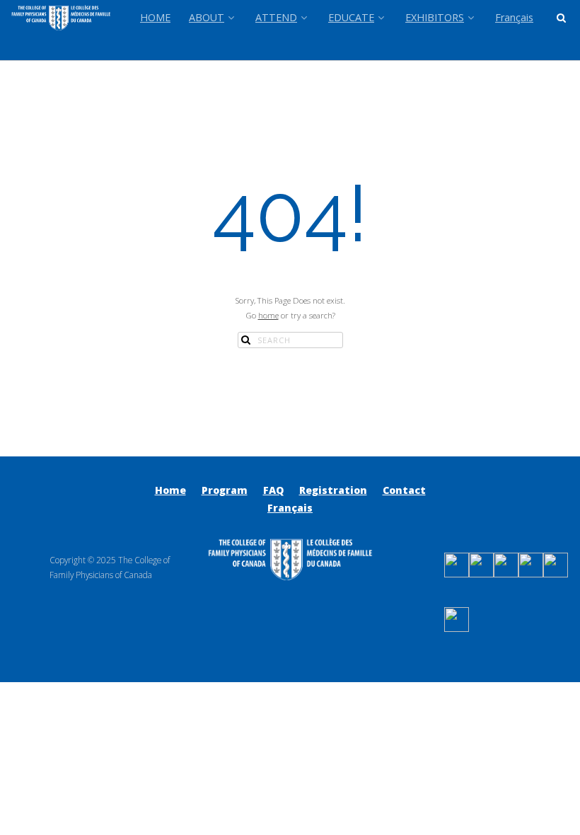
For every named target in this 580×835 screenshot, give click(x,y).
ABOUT (206, 17)
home (268, 315)
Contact (404, 490)
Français (514, 17)
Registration (333, 490)
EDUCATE (351, 17)
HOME (155, 17)
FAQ (273, 490)
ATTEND (276, 17)
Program (225, 490)
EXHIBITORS (434, 17)
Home (170, 490)
